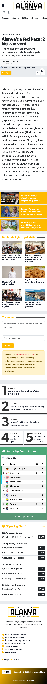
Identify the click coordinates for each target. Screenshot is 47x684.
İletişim (16, 660)
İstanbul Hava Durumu (14, 638)
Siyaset (35, 18)
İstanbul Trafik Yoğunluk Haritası (18, 641)
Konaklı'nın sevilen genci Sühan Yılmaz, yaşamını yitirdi (15, 439)
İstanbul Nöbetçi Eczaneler (16, 635)
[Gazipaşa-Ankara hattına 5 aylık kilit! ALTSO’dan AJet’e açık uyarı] (35, 247)
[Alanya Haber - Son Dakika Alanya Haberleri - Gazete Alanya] (29, 6)
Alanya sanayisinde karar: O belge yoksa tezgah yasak (11, 257)
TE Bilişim (30, 680)
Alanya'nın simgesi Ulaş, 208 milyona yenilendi (39, 439)
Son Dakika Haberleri (14, 649)
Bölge (25, 18)
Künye (7, 660)
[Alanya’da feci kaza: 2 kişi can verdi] (23, 68)
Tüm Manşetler (11, 646)
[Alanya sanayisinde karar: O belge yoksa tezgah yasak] (12, 247)
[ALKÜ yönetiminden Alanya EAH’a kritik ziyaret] (12, 295)
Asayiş (15, 18)
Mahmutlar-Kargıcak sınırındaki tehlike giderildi (34, 304)
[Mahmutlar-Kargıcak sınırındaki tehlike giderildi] (35, 295)
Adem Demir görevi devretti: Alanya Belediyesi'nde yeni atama (28, 408)
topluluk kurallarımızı (26, 354)
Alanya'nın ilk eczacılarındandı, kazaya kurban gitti (26, 423)
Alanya (5, 18)
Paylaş (7, 73)
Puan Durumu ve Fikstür (15, 644)
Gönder (8, 345)
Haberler (6, 34)
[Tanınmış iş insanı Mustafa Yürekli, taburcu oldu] (12, 272)
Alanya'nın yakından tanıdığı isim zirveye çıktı (24, 392)
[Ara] (4, 12)
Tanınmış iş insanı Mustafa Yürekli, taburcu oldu (10, 282)
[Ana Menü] (3, 6)
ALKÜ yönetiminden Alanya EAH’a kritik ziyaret (11, 304)
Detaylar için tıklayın (23, 517)
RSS (7, 672)
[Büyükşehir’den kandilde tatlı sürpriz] (35, 272)
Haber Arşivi (10, 652)
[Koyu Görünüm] (9, 12)
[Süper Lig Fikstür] (43, 526)
